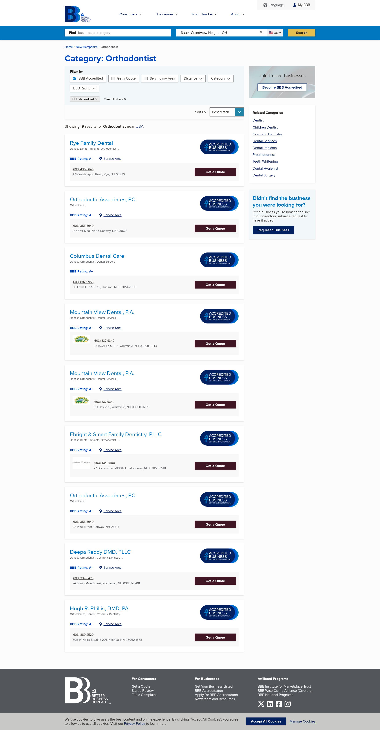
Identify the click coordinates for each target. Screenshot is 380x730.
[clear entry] (262, 32)
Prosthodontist (264, 154)
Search (301, 32)
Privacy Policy (134, 723)
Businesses (164, 14)
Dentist (258, 120)
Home (69, 47)
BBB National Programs (275, 694)
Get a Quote (126, 78)
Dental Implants (265, 147)
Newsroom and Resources (215, 698)
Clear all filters (113, 99)
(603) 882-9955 (83, 282)
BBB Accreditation (209, 690)
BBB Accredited (91, 78)
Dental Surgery (264, 175)
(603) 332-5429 (83, 578)
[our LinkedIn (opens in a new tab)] (270, 706)
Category (218, 78)
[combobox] (124, 32)
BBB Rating (82, 88)
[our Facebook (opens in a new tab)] (278, 706)
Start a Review (143, 690)
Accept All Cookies (266, 721)
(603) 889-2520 (83, 635)
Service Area (113, 158)
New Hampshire (87, 47)
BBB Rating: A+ (81, 215)
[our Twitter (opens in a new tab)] (261, 706)
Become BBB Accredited (282, 87)
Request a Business (273, 229)
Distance (190, 78)
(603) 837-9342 (104, 341)
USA (140, 126)
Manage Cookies (302, 721)
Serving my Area (162, 78)
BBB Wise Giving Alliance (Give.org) (285, 690)
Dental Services (265, 140)
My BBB (304, 5)
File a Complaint (144, 694)
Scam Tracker (202, 14)
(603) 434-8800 (104, 463)
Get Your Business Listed (214, 686)
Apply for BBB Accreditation (216, 694)
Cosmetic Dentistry (267, 134)
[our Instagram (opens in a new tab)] (287, 706)
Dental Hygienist (265, 168)
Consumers (128, 14)
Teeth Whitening (265, 161)
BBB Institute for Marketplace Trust (284, 686)
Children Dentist (265, 127)
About (236, 14)
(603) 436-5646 (83, 169)
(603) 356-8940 (83, 226)
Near (185, 32)
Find (72, 32)
